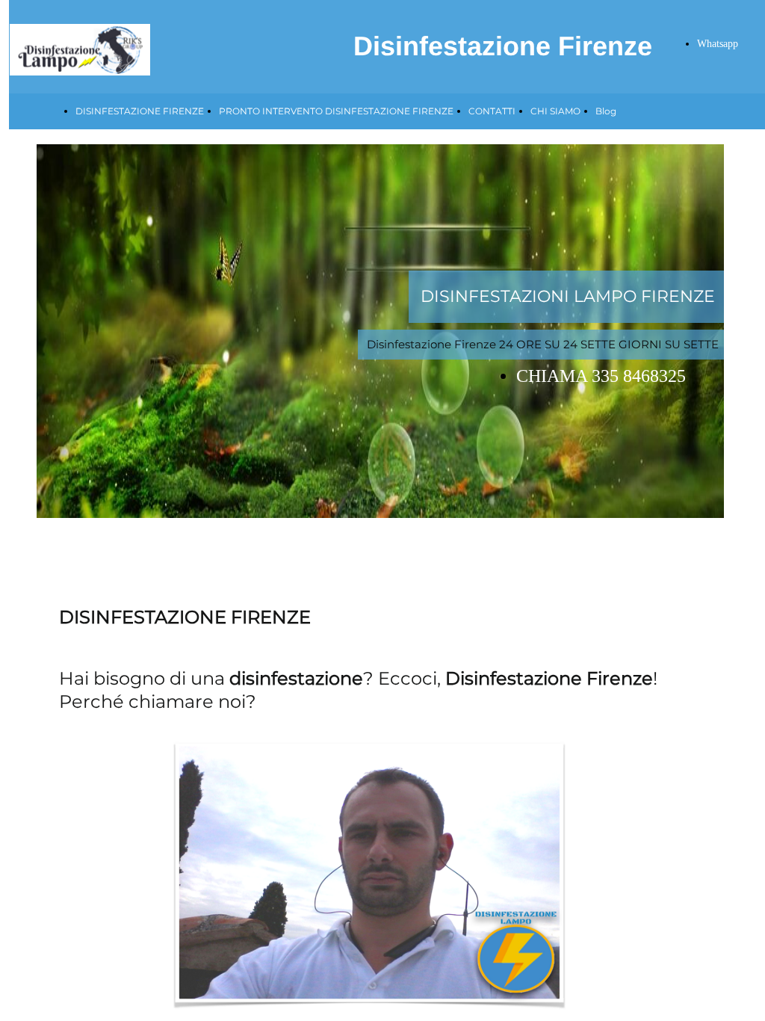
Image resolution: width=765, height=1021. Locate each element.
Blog (605, 111)
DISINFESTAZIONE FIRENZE (139, 111)
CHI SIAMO (555, 111)
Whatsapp (717, 43)
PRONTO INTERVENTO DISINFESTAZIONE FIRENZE (336, 111)
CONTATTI (491, 111)
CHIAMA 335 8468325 (601, 376)
